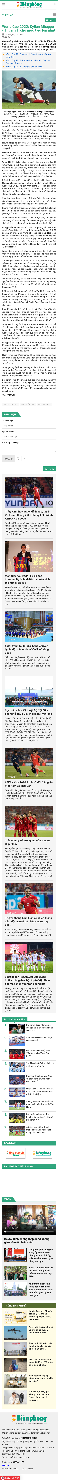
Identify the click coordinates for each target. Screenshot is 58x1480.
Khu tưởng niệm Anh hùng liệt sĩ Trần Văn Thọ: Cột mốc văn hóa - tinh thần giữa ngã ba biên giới (41, 1289)
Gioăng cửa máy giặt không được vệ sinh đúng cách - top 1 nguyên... (39, 1395)
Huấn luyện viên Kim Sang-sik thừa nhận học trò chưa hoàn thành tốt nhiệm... (39, 1091)
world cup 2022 (11, 404)
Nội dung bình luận (10, 443)
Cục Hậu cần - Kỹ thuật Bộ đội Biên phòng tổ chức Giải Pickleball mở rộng (28, 712)
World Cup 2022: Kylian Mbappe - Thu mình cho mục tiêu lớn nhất (28, 28)
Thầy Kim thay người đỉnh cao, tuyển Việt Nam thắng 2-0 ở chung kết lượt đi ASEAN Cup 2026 (29, 515)
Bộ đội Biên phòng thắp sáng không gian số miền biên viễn (27, 1240)
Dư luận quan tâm (14, 1019)
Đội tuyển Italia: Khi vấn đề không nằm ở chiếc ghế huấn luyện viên (39, 1028)
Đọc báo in (10, 1143)
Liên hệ (5, 1465)
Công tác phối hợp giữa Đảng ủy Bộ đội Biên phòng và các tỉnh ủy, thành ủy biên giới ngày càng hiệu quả (41, 1255)
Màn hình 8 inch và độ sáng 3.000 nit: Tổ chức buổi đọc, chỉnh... (41, 1362)
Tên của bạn (7, 421)
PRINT (51, 20)
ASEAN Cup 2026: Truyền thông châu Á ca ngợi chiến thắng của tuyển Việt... (38, 1130)
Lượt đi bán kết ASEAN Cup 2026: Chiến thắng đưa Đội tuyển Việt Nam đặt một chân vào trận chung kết (27, 980)
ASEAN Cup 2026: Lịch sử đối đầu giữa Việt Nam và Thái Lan (29, 784)
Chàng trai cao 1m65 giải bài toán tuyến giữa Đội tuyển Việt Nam (40, 1104)
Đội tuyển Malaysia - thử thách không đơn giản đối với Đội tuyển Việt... (39, 1117)
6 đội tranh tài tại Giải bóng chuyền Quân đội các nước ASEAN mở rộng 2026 (27, 649)
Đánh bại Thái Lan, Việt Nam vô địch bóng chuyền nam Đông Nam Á (39, 1079)
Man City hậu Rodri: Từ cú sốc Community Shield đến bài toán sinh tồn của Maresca (27, 579)
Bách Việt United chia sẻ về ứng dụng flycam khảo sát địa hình (41, 1330)
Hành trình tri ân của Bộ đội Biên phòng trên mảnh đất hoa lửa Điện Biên (41, 1272)
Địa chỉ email (8, 432)
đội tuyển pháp (27, 404)
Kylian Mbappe (44, 404)
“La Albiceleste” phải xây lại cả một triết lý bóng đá (40, 1064)
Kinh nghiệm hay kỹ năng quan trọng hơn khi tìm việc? (41, 1378)
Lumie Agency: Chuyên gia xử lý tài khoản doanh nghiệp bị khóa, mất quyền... (40, 1315)
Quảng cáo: (13, 1462)
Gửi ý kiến (49, 469)
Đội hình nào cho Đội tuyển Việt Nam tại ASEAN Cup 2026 (38, 1053)
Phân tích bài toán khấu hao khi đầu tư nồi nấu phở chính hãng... (40, 1346)
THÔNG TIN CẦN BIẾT (15, 1305)
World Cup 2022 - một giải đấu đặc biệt (24, 66)
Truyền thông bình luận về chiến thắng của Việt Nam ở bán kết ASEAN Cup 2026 (28, 921)
